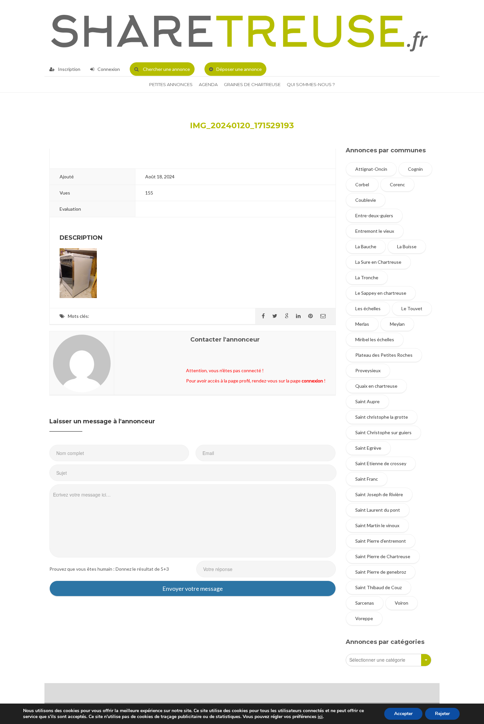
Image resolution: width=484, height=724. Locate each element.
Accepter (403, 713)
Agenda (208, 84)
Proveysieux (368, 370)
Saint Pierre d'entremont (380, 541)
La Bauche (365, 246)
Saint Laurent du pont (377, 510)
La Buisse (407, 246)
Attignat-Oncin (371, 169)
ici (320, 717)
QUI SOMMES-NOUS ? (311, 84)
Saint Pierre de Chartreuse (382, 556)
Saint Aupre (367, 401)
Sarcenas (364, 603)
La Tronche (366, 277)
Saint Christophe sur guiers (383, 432)
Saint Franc (366, 479)
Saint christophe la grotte (381, 417)
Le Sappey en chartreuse (380, 293)
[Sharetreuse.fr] (239, 31)
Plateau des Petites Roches (384, 355)
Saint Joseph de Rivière (379, 494)
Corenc (397, 184)
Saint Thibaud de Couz (378, 587)
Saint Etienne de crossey (380, 463)
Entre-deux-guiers (374, 215)
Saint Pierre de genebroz (380, 572)
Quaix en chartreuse (376, 386)
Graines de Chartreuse (252, 84)
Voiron (401, 603)
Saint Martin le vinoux (377, 525)
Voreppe (364, 618)
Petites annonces (171, 84)
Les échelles (368, 308)
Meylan (397, 324)
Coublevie (365, 200)
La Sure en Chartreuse (378, 262)
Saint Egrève (368, 448)
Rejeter (442, 713)
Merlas (362, 324)
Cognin (415, 169)
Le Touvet (411, 308)
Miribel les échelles (374, 339)
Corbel (362, 184)
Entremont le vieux (374, 231)
